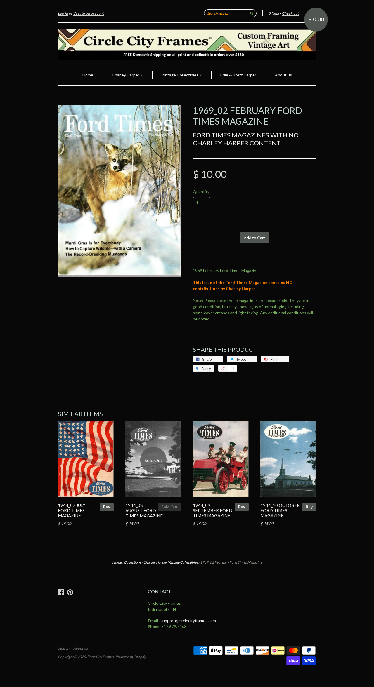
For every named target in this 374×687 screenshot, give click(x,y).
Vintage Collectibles (180, 74)
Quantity (201, 191)
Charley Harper (126, 74)
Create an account (88, 13)
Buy (106, 507)
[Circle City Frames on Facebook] (61, 592)
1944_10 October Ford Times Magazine (280, 510)
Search (63, 648)
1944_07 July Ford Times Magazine (71, 510)
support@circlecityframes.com (188, 620)
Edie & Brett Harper (238, 74)
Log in (63, 13)
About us (283, 74)
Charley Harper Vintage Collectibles (170, 562)
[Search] (252, 13)
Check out (290, 13)
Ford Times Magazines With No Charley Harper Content (246, 139)
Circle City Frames (100, 657)
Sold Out (169, 507)
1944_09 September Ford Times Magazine (212, 510)
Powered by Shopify (130, 657)
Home (87, 74)
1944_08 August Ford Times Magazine (144, 510)
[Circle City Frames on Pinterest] (70, 592)
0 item (274, 13)
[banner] (187, 44)
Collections (132, 562)
